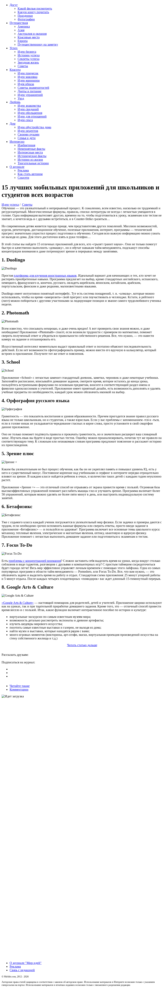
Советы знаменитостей (33, 87)
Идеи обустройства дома (34, 127)
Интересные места (30, 152)
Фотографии (26, 19)
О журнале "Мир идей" (26, 963)
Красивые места (29, 37)
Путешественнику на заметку (38, 44)
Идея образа (26, 84)
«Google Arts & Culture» (18, 602)
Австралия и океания (32, 33)
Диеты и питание (29, 91)
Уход (21, 98)
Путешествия (19, 23)
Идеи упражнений (30, 95)
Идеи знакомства (29, 105)
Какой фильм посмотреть (35, 8)
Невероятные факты (31, 149)
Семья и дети (27, 138)
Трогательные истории (33, 163)
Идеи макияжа (27, 77)
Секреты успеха (28, 59)
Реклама (23, 170)
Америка (24, 26)
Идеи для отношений (32, 116)
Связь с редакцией (22, 970)
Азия (21, 30)
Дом (12, 123)
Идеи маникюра (29, 80)
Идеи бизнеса (27, 51)
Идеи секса (25, 120)
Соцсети (23, 177)
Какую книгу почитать (33, 12)
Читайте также (20, 686)
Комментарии (19, 689)
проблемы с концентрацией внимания (35, 560)
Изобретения (26, 145)
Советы (23, 66)
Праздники (25, 15)
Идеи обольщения (30, 113)
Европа (23, 41)
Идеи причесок (28, 73)
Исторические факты (32, 156)
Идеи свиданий (28, 109)
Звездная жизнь (28, 62)
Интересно (17, 141)
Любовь (15, 102)
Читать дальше (82, 645)
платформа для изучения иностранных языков (45, 275)
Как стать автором (30, 174)
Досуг (14, 5)
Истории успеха (29, 55)
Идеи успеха (10, 204)
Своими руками (28, 134)
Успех (14, 48)
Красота (15, 69)
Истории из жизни (30, 159)
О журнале (17, 166)
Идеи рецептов (28, 131)
